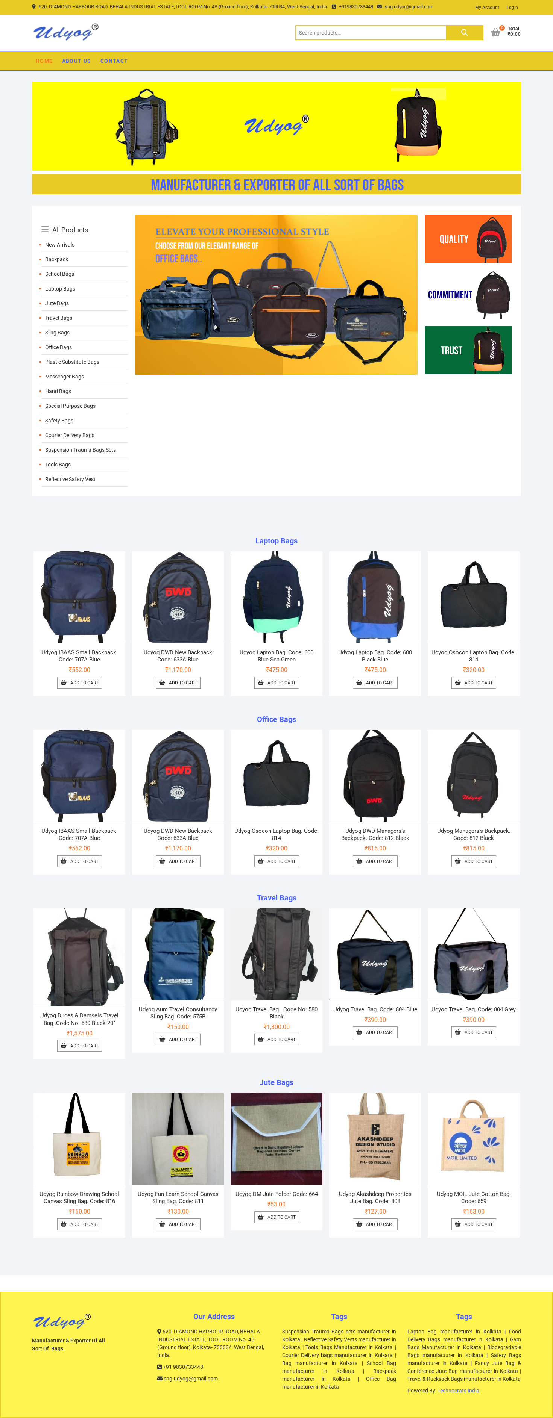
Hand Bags (58, 391)
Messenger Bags (64, 377)
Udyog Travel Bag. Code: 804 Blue (375, 1009)
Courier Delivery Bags (69, 435)
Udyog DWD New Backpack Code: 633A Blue (178, 656)
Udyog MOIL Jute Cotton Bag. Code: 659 (474, 1198)
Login (512, 7)
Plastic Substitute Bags (72, 362)
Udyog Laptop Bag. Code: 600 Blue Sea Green (276, 656)
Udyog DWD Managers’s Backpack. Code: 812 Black (375, 834)
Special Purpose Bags (70, 406)
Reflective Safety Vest (70, 479)
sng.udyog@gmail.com (408, 6)
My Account (487, 7)
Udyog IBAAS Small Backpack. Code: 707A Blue (79, 656)
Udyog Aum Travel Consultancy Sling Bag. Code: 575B (178, 1013)
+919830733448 (355, 6)
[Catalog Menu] (84, 221)
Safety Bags (59, 421)
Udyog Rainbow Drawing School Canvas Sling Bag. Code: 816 (79, 1198)
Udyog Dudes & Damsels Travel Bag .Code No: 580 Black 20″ (79, 1019)
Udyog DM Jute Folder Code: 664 (276, 1194)
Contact (114, 61)
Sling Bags (57, 333)
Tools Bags (58, 465)
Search (464, 32)
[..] (276, 219)
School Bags (59, 274)
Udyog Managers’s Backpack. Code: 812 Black (473, 834)
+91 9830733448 (182, 1367)
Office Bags (58, 347)
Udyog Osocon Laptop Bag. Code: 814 (473, 656)
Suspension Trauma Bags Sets (80, 450)
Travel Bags (58, 318)
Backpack (56, 259)
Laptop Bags (60, 289)
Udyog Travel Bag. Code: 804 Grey (473, 1009)
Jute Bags (57, 303)
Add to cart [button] (84, 683)
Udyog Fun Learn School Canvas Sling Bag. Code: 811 (178, 1198)
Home (44, 61)
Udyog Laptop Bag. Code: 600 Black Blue (375, 656)
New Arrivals (59, 245)
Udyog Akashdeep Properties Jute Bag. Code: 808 (375, 1198)
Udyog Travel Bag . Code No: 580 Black (276, 1013)
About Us (76, 61)
